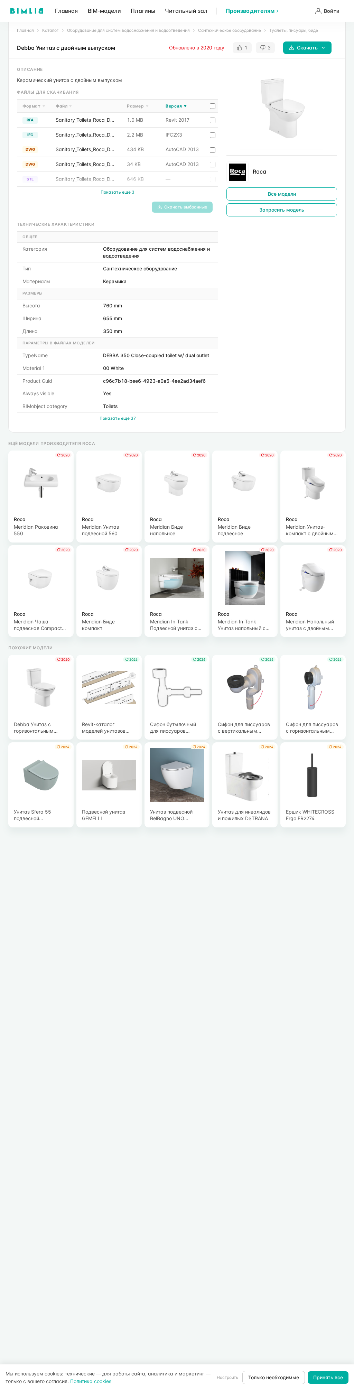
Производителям (250, 10)
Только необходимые (273, 1377)
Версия (176, 106)
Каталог (50, 30)
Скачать (307, 47)
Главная (66, 10)
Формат (33, 106)
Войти (331, 11)
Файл (64, 106)
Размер (138, 106)
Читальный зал (186, 10)
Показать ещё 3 (117, 192)
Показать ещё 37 (118, 418)
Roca (259, 171)
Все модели (282, 194)
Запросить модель (281, 210)
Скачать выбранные (185, 207)
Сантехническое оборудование (229, 30)
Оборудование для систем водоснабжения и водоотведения (128, 30)
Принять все (328, 1377)
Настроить (227, 1377)
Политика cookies (90, 1381)
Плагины (143, 10)
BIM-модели (104, 10)
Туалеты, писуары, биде (293, 30)
